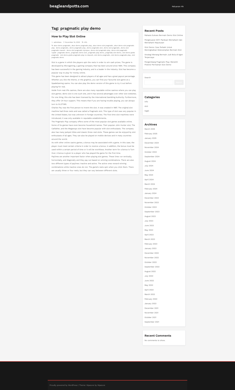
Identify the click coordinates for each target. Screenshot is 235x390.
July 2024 (149, 166)
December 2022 (152, 253)
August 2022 (150, 271)
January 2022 (150, 303)
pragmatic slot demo (113, 53)
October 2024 (151, 152)
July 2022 (149, 276)
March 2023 (150, 239)
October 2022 (151, 262)
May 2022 (149, 285)
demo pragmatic (62, 48)
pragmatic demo (64, 53)
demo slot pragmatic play (100, 50)
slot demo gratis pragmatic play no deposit (76, 55)
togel (147, 111)
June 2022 (149, 281)
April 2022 (149, 290)
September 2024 (152, 156)
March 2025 (150, 129)
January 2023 (150, 248)
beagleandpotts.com (69, 6)
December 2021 (151, 308)
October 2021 (150, 317)
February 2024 (151, 189)
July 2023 (149, 221)
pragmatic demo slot (79, 53)
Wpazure (90, 385)
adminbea (57, 42)
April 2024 (149, 179)
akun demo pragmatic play (82, 45)
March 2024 (150, 184)
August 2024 (150, 161)
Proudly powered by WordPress (63, 385)
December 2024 (152, 143)
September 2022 (152, 267)
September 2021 (152, 322)
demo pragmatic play (78, 48)
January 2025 (150, 138)
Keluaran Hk (178, 6)
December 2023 (152, 198)
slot (146, 106)
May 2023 (149, 230)
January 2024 (150, 193)
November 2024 (152, 147)
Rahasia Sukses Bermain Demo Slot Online (164, 35)
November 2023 (152, 202)
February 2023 (151, 244)
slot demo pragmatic (102, 55)
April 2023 (149, 235)
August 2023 (150, 216)
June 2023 (149, 225)
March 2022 (150, 294)
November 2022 (152, 257)
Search (148, 77)
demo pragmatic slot (95, 48)
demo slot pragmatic (112, 48)
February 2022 (151, 299)
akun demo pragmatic (62, 45)
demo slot (66, 94)
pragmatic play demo (96, 53)
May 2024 (149, 175)
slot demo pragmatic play (121, 55)
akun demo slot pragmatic (103, 45)
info (85, 42)
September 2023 (152, 212)
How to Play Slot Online (68, 36)
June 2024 (149, 170)
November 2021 (151, 313)
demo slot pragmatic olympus (78, 50)
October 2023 (151, 207)
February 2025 (151, 134)
